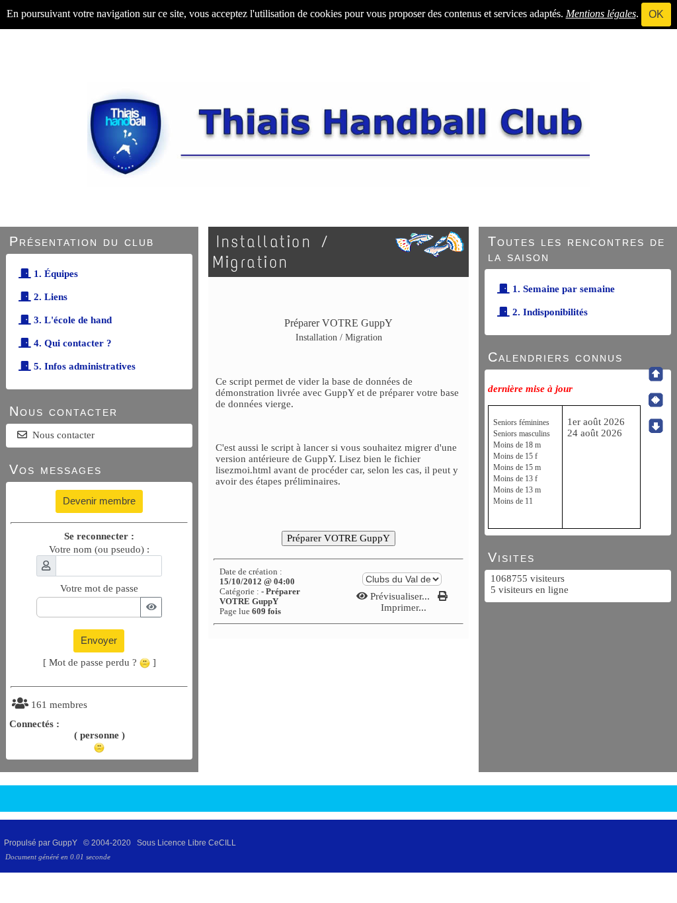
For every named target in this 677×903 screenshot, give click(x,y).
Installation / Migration (271, 251)
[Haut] (656, 374)
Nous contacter (63, 435)
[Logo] (338, 133)
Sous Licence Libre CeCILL (187, 842)
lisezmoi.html (243, 470)
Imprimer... (402, 607)
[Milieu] (656, 400)
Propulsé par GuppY (41, 842)
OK (656, 14)
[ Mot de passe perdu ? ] (99, 662)
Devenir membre (99, 500)
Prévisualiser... (400, 596)
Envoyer (99, 640)
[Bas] (656, 426)
